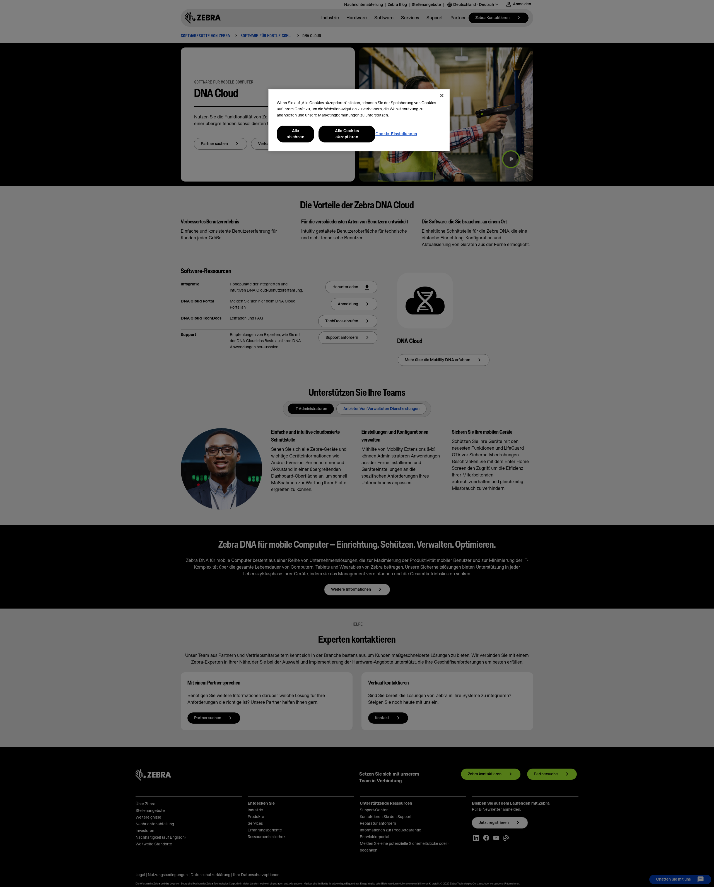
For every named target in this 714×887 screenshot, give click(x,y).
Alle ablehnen (295, 134)
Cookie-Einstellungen (396, 134)
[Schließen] (442, 95)
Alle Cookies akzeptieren (347, 134)
